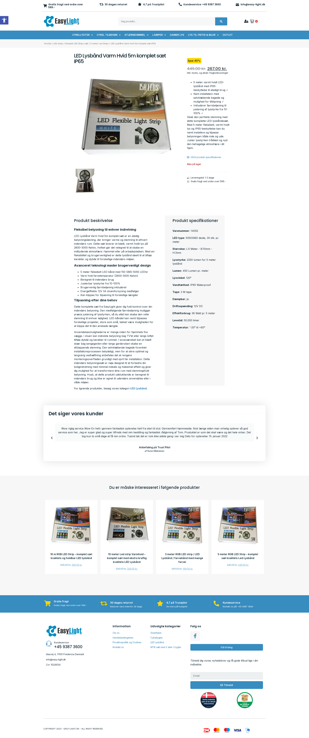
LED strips (58, 43)
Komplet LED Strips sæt (76, 43)
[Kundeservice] (216, 603)
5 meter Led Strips (99, 43)
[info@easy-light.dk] (237, 4)
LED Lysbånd (138, 388)
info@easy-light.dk (253, 4)
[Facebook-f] (195, 636)
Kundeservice (231, 602)
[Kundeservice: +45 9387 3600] (180, 4)
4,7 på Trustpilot (153, 4)
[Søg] (221, 21)
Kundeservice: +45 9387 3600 (202, 4)
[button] (51, 438)
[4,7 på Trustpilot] (139, 4)
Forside (47, 43)
